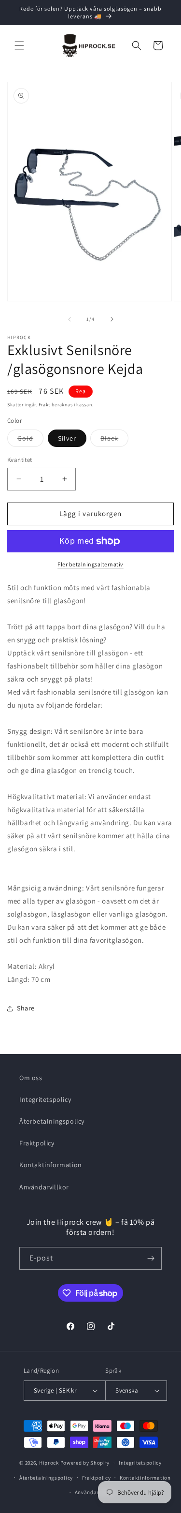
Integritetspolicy (45, 1099)
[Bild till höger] (112, 319)
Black (114, 440)
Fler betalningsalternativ (90, 564)
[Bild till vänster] (69, 319)
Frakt (45, 404)
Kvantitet (19, 460)
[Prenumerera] (150, 1258)
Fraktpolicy (37, 1143)
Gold (30, 440)
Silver (67, 438)
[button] (19, 45)
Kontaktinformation (50, 1164)
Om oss (30, 1077)
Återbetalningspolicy (51, 1121)
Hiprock (49, 1462)
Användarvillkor (44, 1187)
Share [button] (26, 1008)
